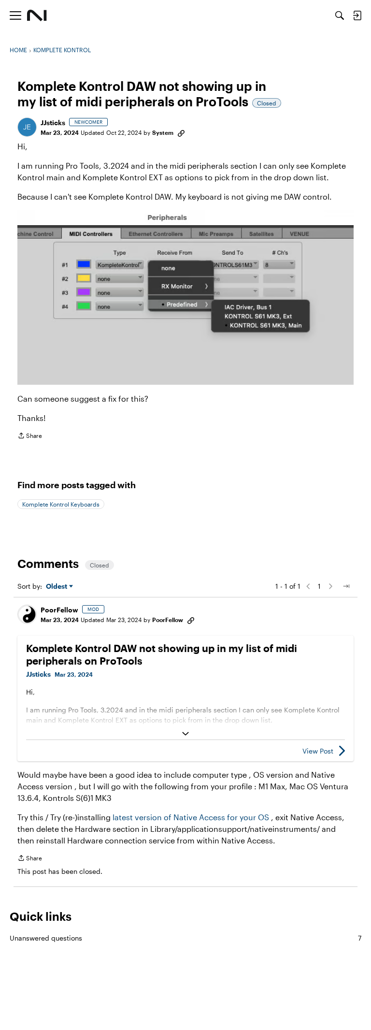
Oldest (57, 586)
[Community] (37, 15)
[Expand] (185, 734)
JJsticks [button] (53, 122)
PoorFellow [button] (59, 610)
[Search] (339, 15)
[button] (27, 127)
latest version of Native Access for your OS (191, 817)
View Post (317, 751)
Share (29, 436)
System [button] (162, 132)
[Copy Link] (181, 132)
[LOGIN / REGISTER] (357, 15)
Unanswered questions (185, 938)
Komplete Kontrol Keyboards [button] (61, 504)
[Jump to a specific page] (346, 586)
